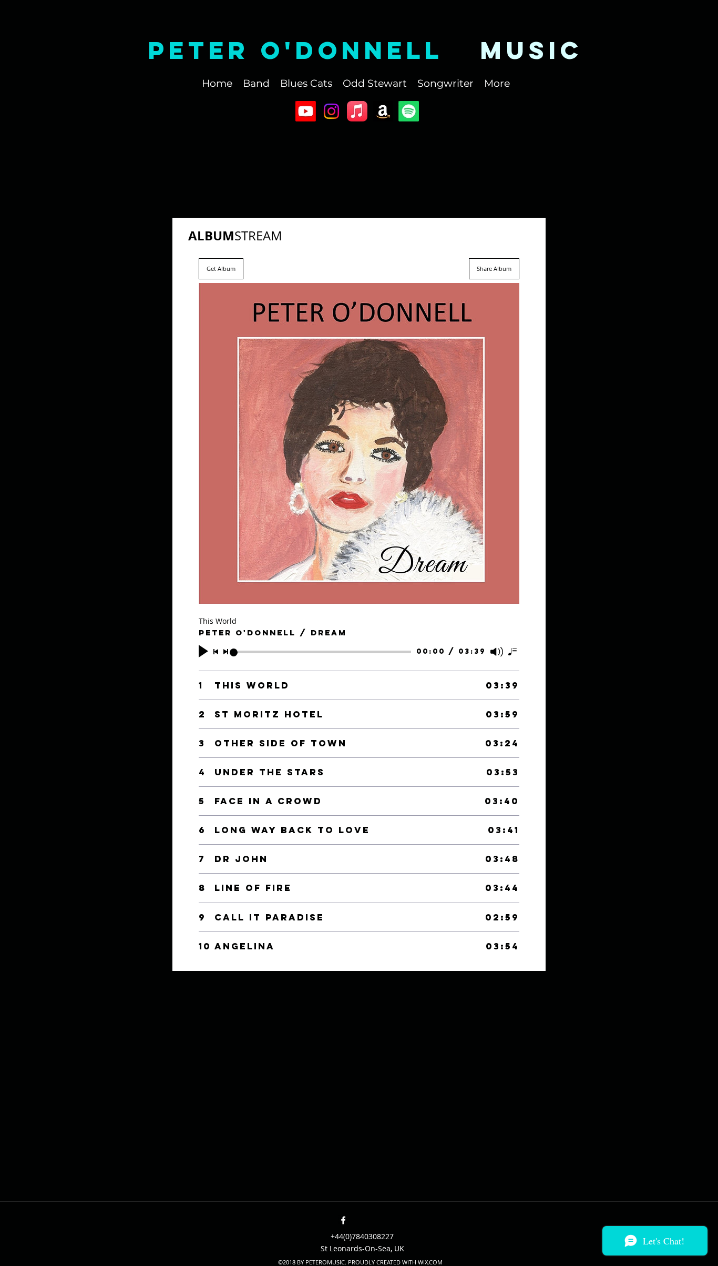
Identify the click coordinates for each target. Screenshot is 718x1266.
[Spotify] (408, 111)
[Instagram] (331, 111)
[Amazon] (383, 111)
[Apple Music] (357, 111)
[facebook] (343, 1220)
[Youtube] (305, 111)
